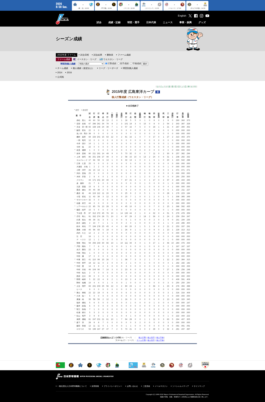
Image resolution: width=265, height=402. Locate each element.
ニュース (168, 22)
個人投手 (151, 337)
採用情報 (95, 386)
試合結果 (98, 55)
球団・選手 (133, 22)
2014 (59, 72)
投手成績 (124, 63)
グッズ (202, 22)
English (182, 15)
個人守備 (160, 337)
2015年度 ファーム (66, 55)
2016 (69, 72)
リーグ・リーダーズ (108, 68)
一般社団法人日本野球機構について (72, 386)
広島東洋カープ (106, 337)
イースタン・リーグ (86, 59)
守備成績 (136, 63)
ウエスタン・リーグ (113, 59)
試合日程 (84, 55)
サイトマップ (199, 386)
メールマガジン (161, 386)
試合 (99, 22)
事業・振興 (185, 22)
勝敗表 (110, 55)
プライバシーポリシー (113, 386)
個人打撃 (142, 337)
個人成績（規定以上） (83, 68)
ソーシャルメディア (180, 386)
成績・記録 (114, 22)
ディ (162, 86)
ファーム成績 (124, 55)
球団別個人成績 (130, 68)
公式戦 (60, 77)
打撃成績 (112, 63)
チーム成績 (62, 68)
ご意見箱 (146, 386)
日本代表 (151, 22)
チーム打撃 (141, 340)
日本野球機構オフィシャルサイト (70, 19)
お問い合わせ (132, 386)
